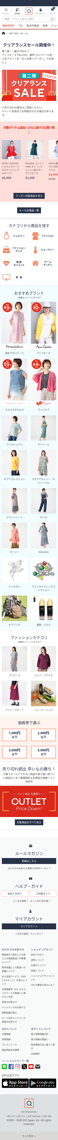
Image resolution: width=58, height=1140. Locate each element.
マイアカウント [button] (29, 926)
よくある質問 (19, 901)
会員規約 (35, 1053)
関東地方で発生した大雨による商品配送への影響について (14, 958)
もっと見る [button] (27, 1135)
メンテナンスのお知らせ (14, 1007)
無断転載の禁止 (9, 1012)
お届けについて (38, 965)
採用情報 (6, 1039)
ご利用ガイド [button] (43, 893)
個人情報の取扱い (39, 1039)
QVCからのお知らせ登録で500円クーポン (28, 868)
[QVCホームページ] (3, 33)
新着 (45, 25)
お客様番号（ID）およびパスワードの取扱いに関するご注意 (14, 993)
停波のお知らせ (9, 1002)
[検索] (53, 19)
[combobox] (25, 19)
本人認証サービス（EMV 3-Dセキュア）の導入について (14, 980)
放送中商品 (33, 25)
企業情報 (6, 1033)
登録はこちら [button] (29, 861)
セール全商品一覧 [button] (29, 210)
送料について (37, 959)
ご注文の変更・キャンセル (28, 933)
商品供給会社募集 (10, 1049)
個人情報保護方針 (39, 1033)
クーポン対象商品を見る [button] (29, 196)
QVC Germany (34, 1116)
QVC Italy (47, 1116)
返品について (37, 970)
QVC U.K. (21, 1116)
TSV (21, 25)
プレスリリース (9, 1044)
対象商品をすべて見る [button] (29, 822)
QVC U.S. (11, 1116)
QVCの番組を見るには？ (43, 984)
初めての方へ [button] (15, 893)
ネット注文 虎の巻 (39, 901)
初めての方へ (37, 954)
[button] (5, 12)
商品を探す (8, 25)
